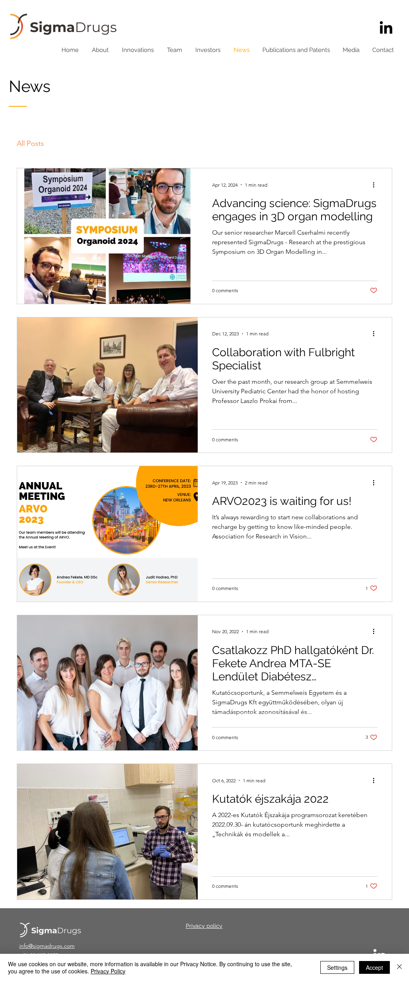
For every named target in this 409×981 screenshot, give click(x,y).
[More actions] (376, 184)
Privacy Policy (108, 971)
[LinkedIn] (386, 28)
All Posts (30, 143)
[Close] (399, 967)
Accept (374, 967)
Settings (337, 967)
